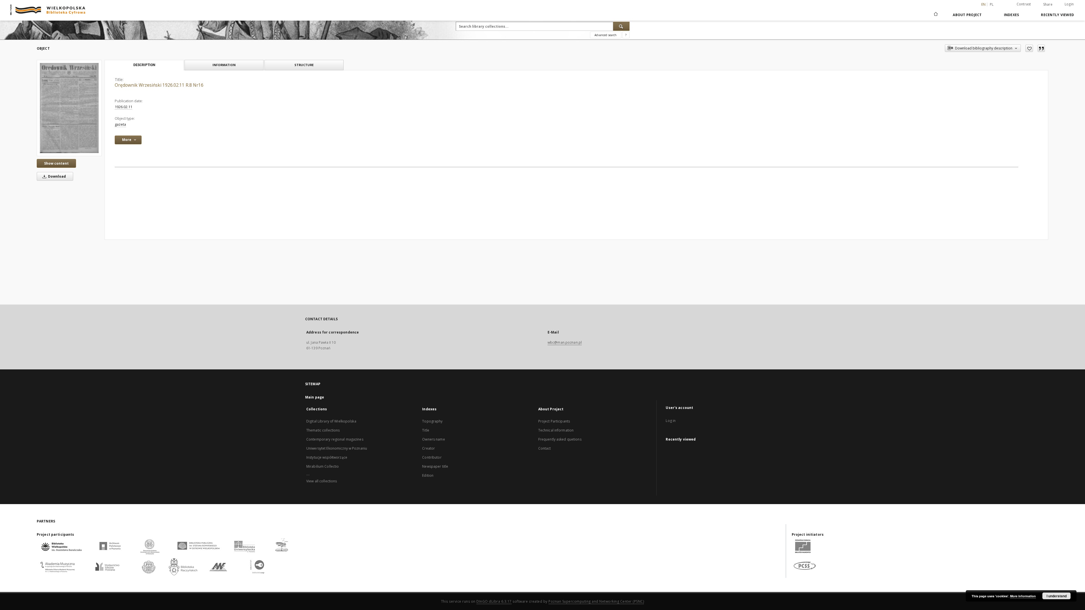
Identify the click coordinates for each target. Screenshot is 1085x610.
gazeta (120, 124)
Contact (544, 448)
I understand (1057, 595)
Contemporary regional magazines (334, 439)
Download (56, 176)
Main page (314, 397)
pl (992, 4)
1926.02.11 (123, 106)
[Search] (621, 26)
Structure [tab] (304, 65)
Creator (428, 448)
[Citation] (1041, 48)
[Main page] (935, 14)
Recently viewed (1057, 14)
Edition (427, 475)
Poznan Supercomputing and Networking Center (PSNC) (596, 601)
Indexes (1011, 14)
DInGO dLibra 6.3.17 (494, 601)
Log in (671, 420)
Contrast (1024, 4)
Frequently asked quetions (559, 439)
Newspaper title (435, 466)
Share (1048, 4)
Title (425, 430)
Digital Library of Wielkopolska (331, 421)
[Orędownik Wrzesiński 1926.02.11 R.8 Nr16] (69, 108)
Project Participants (554, 421)
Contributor (431, 457)
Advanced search (605, 35)
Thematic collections (323, 430)
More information (1023, 596)
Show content (56, 163)
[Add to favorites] (1029, 48)
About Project (967, 14)
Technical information (556, 430)
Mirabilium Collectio (322, 466)
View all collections (321, 481)
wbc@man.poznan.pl (565, 342)
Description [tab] (144, 65)
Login (1069, 4)
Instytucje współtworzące (326, 457)
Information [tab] (224, 65)
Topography (432, 421)
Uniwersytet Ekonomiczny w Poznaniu (336, 448)
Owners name (433, 439)
